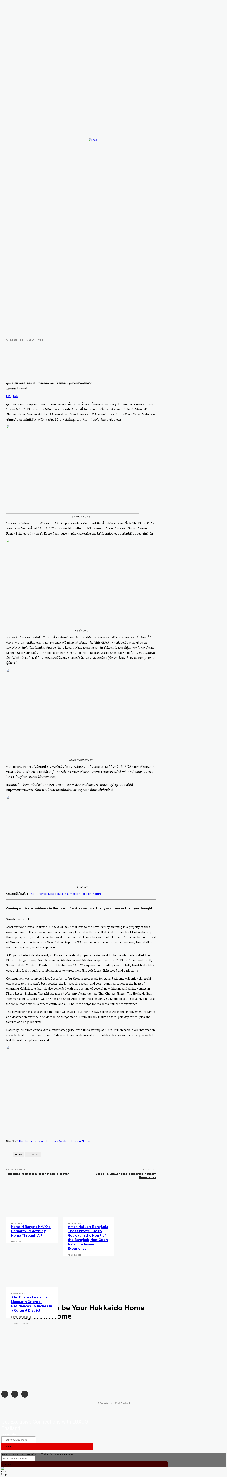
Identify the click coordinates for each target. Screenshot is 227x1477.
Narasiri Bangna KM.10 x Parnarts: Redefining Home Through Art (31, 1231)
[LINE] (59, 348)
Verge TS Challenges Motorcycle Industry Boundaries (126, 1175)
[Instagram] (174, 160)
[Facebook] (167, 160)
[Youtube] (181, 160)
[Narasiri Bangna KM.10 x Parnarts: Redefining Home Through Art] (32, 1201)
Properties (74, 1223)
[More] (83, 348)
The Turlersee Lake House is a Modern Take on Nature (65, 893)
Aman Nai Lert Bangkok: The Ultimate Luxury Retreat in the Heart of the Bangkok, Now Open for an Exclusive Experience (88, 1237)
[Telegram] (71, 348)
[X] (35, 348)
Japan (18, 1154)
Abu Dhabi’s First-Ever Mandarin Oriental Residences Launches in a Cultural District (31, 1303)
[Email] (11, 348)
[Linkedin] (47, 348)
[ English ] (12, 396)
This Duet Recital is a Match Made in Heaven (38, 1173)
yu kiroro (33, 1154)
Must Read (17, 1223)
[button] (218, 167)
